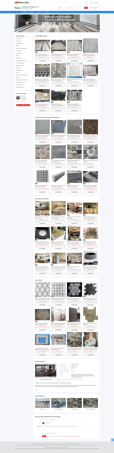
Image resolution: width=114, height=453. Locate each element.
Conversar (24, 98)
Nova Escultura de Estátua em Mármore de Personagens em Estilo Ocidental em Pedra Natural (90, 349)
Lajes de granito (19, 53)
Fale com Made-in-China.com (63, 443)
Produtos (24, 12)
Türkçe (84, 445)
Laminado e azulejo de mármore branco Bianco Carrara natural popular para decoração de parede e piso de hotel (58, 324)
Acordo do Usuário (46, 443)
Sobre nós (35, 443)
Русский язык (61, 445)
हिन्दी (77, 445)
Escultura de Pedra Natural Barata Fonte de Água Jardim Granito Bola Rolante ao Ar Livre (74, 349)
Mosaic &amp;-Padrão (20, 65)
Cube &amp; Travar (19, 84)
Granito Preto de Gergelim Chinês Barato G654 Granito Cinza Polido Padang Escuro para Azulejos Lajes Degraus (58, 137)
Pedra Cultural (18, 50)
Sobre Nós (32, 12)
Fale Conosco (46, 12)
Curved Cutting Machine (90, 409)
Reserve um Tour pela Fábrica (45, 379)
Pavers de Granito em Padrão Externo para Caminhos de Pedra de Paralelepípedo (42, 187)
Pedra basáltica (19, 58)
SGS (80, 379)
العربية (69, 445)
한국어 (66, 445)
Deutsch (48, 445)
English (25, 445)
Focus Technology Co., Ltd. (55, 447)
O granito (17, 45)
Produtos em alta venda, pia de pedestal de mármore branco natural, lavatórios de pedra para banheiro (58, 268)
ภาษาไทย (80, 445)
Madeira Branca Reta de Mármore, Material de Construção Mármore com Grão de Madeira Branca (90, 80)
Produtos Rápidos (72, 443)
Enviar (44, 436)
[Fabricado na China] (22, 2)
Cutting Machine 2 (74, 409)
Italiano (56, 445)
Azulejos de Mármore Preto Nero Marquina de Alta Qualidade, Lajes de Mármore (58, 105)
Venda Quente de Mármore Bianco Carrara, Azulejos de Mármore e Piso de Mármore (42, 55)
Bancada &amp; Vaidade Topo (21, 48)
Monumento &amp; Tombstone (21, 75)
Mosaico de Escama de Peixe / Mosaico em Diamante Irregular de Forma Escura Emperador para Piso (90, 299)
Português (52, 445)
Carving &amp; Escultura (20, 82)
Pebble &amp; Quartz (20, 87)
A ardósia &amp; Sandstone (21, 60)
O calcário (18, 77)
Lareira (17, 72)
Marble (17, 55)
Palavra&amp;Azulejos (20, 62)
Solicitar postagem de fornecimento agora (72, 436)
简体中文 (28, 445)
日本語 (37, 445)
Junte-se (91, 2)
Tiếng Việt (88, 445)
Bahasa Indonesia (94, 445)
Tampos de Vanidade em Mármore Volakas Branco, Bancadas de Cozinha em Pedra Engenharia (42, 268)
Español (44, 445)
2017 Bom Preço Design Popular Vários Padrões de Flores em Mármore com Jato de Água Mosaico (58, 299)
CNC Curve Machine (58, 409)
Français (40, 445)
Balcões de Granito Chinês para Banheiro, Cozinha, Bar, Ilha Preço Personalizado (73, 243)
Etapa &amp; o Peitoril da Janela (22, 79)
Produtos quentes (19, 43)
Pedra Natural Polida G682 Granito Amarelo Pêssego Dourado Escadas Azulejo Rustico (73, 137)
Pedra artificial (18, 38)
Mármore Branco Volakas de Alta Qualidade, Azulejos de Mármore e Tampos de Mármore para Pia (89, 55)
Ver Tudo (36, 389)
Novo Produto (18, 41)
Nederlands (73, 445)
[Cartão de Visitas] (29, 93)
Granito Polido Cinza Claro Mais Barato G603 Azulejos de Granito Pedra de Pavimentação (42, 137)
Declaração (40, 443)
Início (17, 12)
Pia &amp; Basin (19, 70)
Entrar (87, 2)
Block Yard (42, 409)
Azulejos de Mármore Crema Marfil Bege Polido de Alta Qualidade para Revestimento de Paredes (58, 55)
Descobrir (39, 12)
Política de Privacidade (54, 443)
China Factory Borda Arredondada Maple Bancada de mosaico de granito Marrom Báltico (90, 137)
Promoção (18, 67)
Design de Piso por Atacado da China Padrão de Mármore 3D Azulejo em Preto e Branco (42, 80)
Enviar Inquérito (42, 60)
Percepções (78, 443)
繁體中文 (33, 445)
